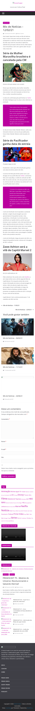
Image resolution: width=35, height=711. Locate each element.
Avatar (24, 491)
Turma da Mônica (10, 521)
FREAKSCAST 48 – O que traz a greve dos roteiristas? (21, 600)
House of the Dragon (17, 502)
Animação (5, 491)
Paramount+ (4, 514)
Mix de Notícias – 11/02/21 (11, 305)
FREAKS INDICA (5, 681)
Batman (27, 491)
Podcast (10, 514)
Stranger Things (7, 518)
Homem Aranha (9, 502)
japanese (29, 502)
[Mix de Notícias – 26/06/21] (17, 377)
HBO (27, 499)
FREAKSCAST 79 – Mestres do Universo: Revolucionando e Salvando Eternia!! (16, 581)
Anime (13, 491)
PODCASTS (12, 574)
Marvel (18, 506)
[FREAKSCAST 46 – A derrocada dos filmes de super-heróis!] (6, 622)
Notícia (5, 510)
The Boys (29, 518)
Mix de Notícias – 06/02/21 (13, 338)
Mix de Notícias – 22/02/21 (24, 310)
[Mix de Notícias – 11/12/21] (17, 348)
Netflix (24, 506)
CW (10, 495)
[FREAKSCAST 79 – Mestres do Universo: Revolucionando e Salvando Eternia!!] (17, 570)
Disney (15, 495)
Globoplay (23, 499)
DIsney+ (21, 494)
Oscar (11, 511)
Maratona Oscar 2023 (10, 506)
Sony (25, 514)
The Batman (23, 518)
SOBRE (3, 672)
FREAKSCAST (11, 499)
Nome (3, 441)
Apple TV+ (19, 491)
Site (2, 457)
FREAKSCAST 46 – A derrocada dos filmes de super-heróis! (22, 621)
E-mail (3, 449)
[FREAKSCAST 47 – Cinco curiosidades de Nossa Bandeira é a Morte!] (6, 612)
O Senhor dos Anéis (27, 510)
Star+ (27, 514)
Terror (19, 518)
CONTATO (4, 668)
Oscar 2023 (20, 510)
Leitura (3, 506)
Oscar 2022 (15, 510)
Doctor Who (28, 495)
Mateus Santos (20, 33)
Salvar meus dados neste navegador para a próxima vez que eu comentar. (17, 469)
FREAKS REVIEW (5, 688)
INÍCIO (3, 665)
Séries (14, 517)
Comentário (5, 419)
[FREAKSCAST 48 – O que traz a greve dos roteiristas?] (6, 602)
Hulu (26, 502)
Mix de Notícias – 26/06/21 (13, 396)
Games (18, 499)
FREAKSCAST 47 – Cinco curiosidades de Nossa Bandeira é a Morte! (22, 610)
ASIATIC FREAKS (5, 684)
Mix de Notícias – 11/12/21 (13, 367)
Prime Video (19, 514)
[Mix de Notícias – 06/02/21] (17, 319)
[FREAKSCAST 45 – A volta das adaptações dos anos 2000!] (6, 631)
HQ (23, 503)
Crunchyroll (6, 495)
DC (13, 495)
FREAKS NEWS (6, 22)
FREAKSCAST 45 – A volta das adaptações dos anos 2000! (21, 630)
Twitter (29, 98)
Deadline (27, 277)
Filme (4, 498)
